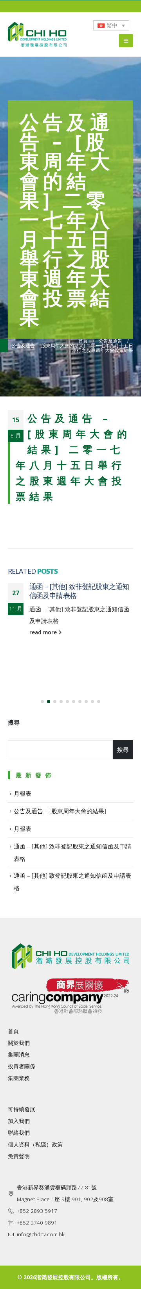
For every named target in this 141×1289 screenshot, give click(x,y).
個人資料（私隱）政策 (35, 1144)
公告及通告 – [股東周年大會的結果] (60, 811)
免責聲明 (19, 1156)
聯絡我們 (19, 1132)
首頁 (13, 1031)
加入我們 (19, 1121)
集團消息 (19, 1054)
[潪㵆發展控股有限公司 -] (37, 34)
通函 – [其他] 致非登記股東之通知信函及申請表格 (79, 591)
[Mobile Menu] (126, 40)
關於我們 (19, 1042)
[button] (42, 701)
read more (43, 632)
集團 (13, 1078)
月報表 (22, 793)
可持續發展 (21, 1109)
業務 (24, 1078)
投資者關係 (21, 1066)
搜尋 (14, 722)
